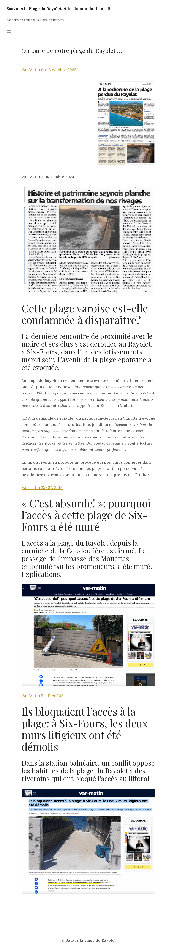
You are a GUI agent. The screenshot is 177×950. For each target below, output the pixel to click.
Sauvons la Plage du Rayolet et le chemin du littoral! (58, 8)
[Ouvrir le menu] (9, 31)
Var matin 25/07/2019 (42, 487)
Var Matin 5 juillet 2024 (44, 695)
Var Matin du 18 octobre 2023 (49, 69)
